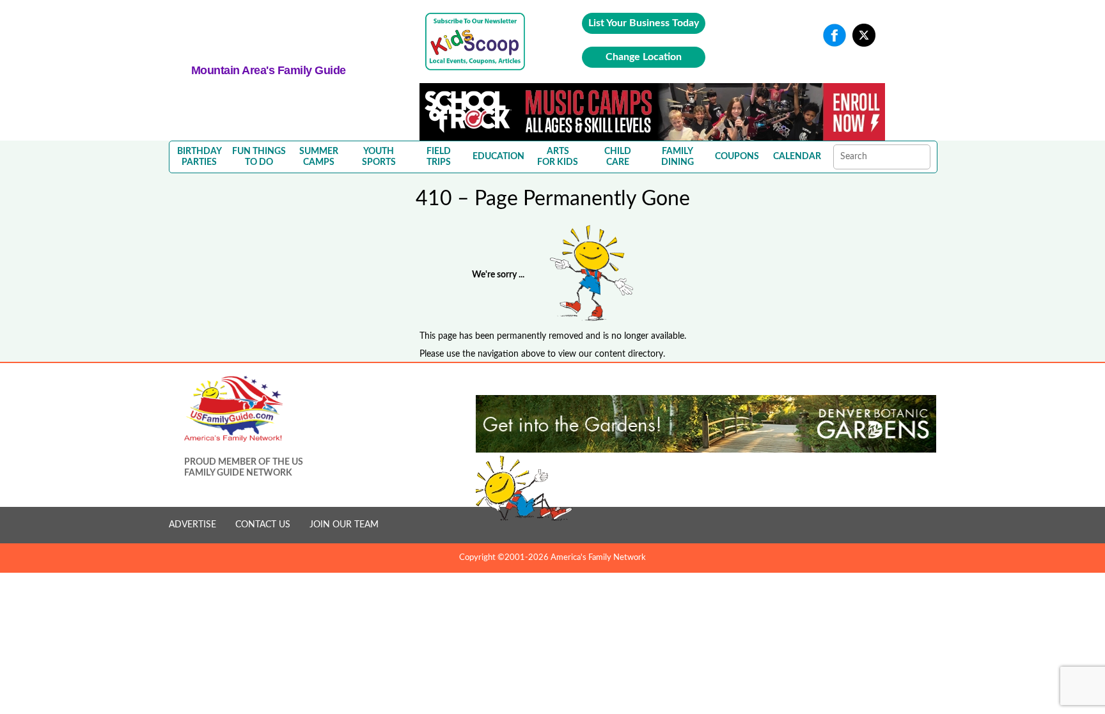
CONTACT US (262, 524)
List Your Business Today (643, 23)
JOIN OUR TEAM (344, 524)
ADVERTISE (192, 524)
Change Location (644, 57)
